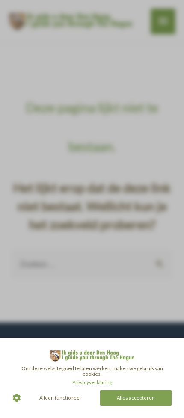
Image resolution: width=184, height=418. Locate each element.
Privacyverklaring (92, 382)
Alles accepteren (136, 397)
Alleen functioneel (60, 397)
